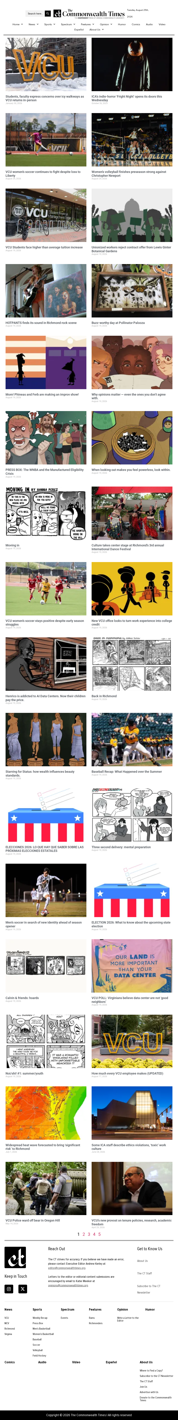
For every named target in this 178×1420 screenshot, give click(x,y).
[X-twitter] (22, 1289)
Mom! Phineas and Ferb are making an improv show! (42, 394)
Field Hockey (39, 1355)
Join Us (143, 1387)
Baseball (37, 1339)
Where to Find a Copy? (151, 1370)
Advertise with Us (149, 1392)
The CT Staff (144, 1273)
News (32, 24)
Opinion (104, 24)
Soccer (36, 1345)
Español (79, 29)
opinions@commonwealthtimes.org (68, 1285)
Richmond (10, 1328)
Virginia (8, 1334)
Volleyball (38, 1350)
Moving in (12, 545)
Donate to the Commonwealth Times (156, 1399)
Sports (48, 24)
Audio (149, 24)
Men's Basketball (41, 1328)
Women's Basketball (43, 1334)
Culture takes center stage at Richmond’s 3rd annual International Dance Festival (128, 547)
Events (64, 1318)
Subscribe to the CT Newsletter (156, 1376)
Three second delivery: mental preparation (121, 847)
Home (16, 24)
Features (86, 24)
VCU (7, 1318)
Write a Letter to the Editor (128, 1319)
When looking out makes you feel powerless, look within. (131, 470)
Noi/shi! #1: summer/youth (24, 1073)
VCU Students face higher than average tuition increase (44, 247)
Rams (92, 1318)
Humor (122, 24)
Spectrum (66, 24)
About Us (95, 29)
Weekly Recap (40, 1318)
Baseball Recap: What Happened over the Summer (127, 771)
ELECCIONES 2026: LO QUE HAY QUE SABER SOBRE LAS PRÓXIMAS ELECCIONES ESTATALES (45, 849)
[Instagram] (9, 1289)
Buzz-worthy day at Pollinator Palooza (118, 323)
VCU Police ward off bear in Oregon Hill (33, 1220)
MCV (7, 1323)
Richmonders (96, 1323)
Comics (136, 24)
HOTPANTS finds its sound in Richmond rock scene (41, 323)
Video (162, 24)
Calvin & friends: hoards (22, 998)
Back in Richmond (104, 696)
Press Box (38, 1323)
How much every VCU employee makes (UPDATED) (127, 1073)
